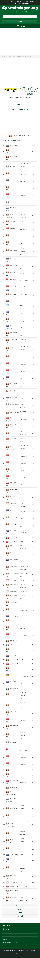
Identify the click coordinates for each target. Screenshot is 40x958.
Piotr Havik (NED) (14, 655)
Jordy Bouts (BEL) (14, 537)
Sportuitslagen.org (20, 8)
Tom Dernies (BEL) (14, 433)
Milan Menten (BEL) (14, 412)
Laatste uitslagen (30, 1)
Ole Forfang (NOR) (14, 286)
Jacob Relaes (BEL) (14, 659)
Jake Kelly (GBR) (13, 290)
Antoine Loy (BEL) (14, 833)
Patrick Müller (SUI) (14, 541)
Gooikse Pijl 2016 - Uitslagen (24, 56)
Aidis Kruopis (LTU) (14, 145)
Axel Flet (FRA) (13, 644)
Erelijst (20, 913)
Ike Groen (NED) (13, 591)
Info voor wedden (10, 1)
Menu (22, 26)
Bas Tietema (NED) (14, 301)
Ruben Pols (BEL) (14, 808)
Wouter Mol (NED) (14, 616)
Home (5, 56)
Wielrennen (12, 56)
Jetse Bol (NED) (13, 580)
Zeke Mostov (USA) (14, 886)
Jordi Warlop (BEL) (14, 640)
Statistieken (20, 906)
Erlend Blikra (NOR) (14, 664)
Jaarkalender (20, 1)
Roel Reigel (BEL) (14, 787)
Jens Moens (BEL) (14, 769)
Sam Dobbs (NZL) (14, 855)
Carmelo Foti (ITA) (14, 688)
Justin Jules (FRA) (14, 202)
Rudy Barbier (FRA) (14, 166)
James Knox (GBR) (14, 882)
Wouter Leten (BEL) (14, 705)
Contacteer (6, 929)
